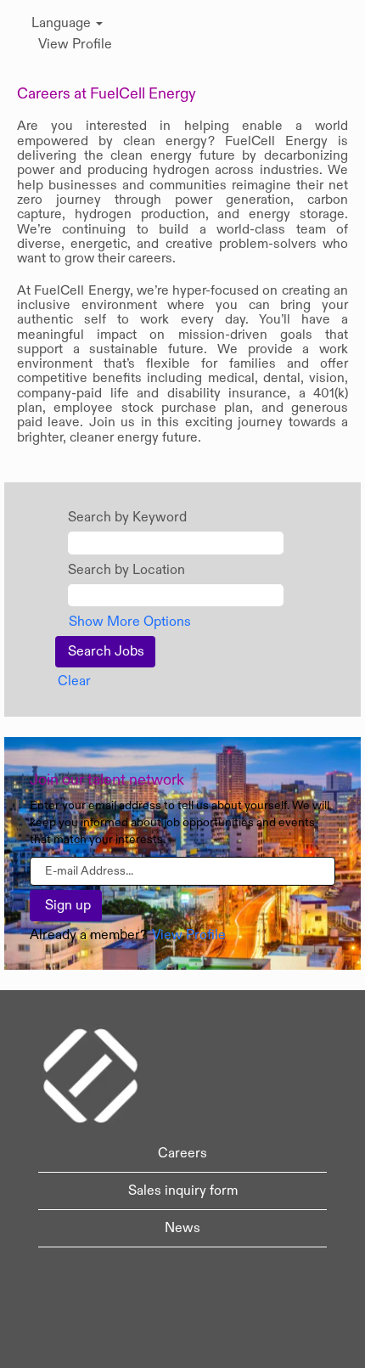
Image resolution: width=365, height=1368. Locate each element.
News (182, 1227)
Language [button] (62, 22)
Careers (182, 1153)
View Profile (75, 44)
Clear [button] (74, 681)
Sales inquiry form (183, 1190)
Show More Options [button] (130, 621)
